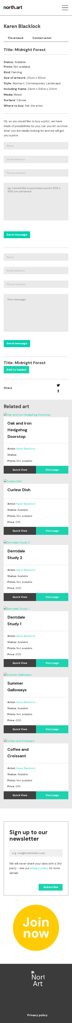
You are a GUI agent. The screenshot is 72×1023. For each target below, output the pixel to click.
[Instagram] (36, 1002)
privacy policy (39, 868)
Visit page (52, 469)
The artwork (15, 38)
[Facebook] (58, 391)
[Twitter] (58, 385)
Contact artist (42, 38)
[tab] (15, 38)
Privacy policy (37, 1015)
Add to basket (16, 370)
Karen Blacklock (25, 448)
